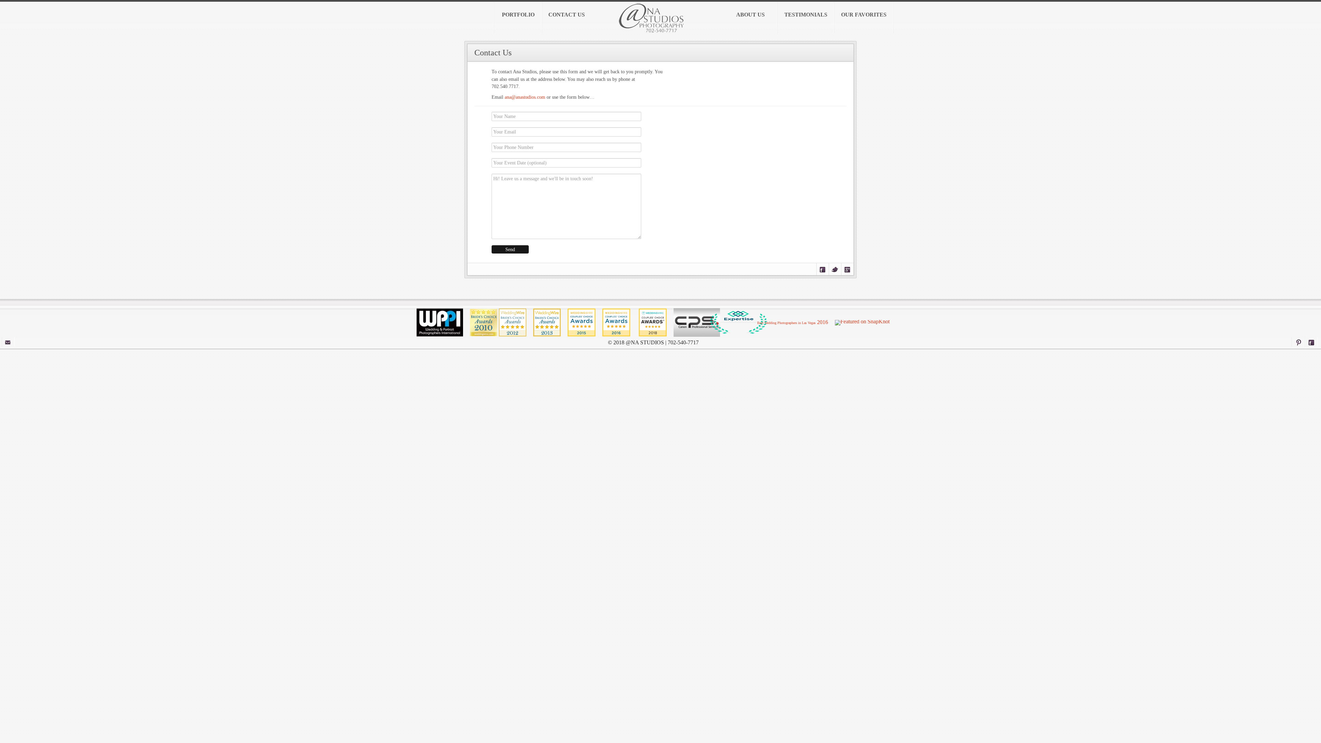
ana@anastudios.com (525, 97)
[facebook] (1311, 342)
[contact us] (8, 342)
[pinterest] (1298, 342)
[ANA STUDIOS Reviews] (617, 322)
